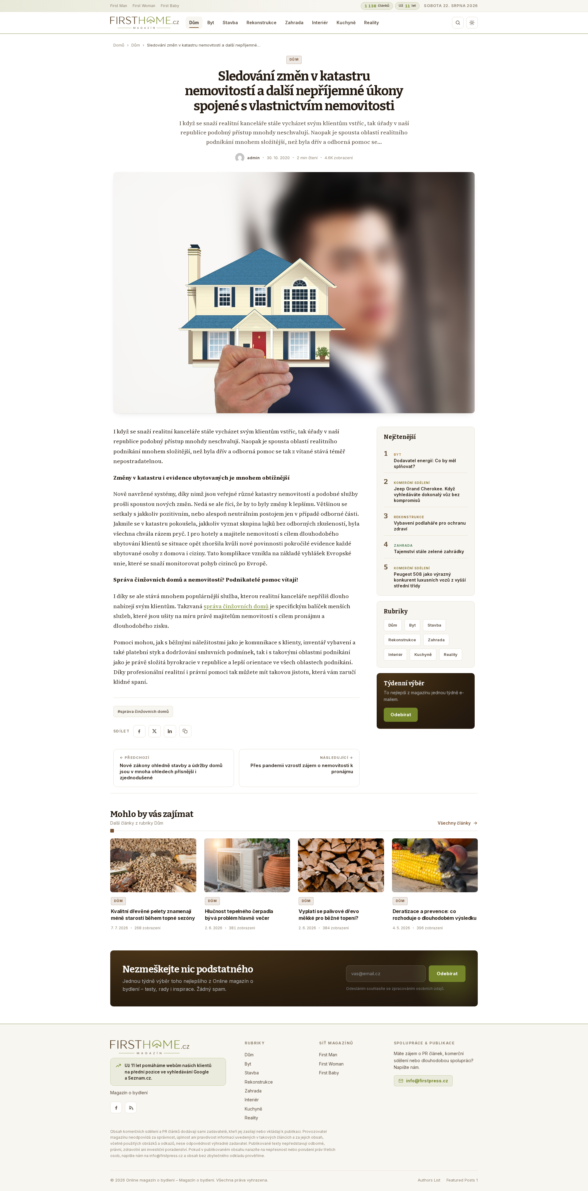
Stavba (230, 22)
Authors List (429, 1180)
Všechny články (454, 823)
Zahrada (294, 22)
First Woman (144, 5)
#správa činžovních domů (143, 711)
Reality (371, 22)
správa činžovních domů (236, 606)
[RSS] (131, 1107)
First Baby (170, 5)
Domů (118, 45)
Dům (194, 22)
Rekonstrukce (262, 22)
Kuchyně (346, 22)
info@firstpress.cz (427, 1080)
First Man (118, 5)
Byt (210, 22)
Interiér (320, 22)
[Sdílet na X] (155, 731)
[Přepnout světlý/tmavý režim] (472, 22)
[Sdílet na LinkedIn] (170, 731)
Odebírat (400, 714)
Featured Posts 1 (462, 1180)
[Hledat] (458, 22)
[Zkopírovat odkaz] (185, 731)
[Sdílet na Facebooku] (139, 731)
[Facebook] (116, 1107)
